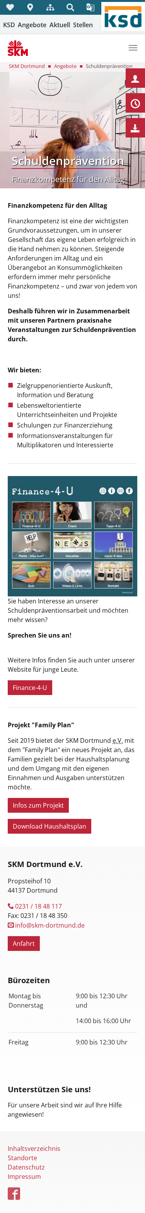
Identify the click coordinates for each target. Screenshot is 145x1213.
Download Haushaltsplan (49, 826)
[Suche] (70, 7)
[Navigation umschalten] (133, 47)
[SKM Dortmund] (18, 47)
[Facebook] (14, 1194)
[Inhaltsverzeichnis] (50, 7)
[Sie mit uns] (10, 7)
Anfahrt (24, 943)
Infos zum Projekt (38, 805)
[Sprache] (90, 7)
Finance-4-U (30, 687)
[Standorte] (30, 7)
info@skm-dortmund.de (50, 925)
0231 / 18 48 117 (38, 906)
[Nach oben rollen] (128, 1196)
